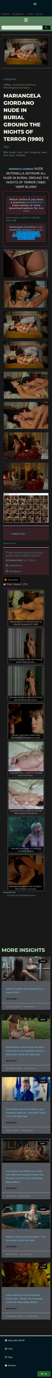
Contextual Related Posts (21, 895)
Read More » (12, 999)
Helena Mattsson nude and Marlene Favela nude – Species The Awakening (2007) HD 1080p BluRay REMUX (24, 1298)
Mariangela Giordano (16, 87)
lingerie (35, 152)
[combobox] (22, 28)
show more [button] (9, 543)
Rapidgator (15, 571)
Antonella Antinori (24, 84)
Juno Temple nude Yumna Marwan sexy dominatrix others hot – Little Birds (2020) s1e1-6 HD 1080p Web (26, 1113)
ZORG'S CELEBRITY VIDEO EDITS (22, 14)
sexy (12, 155)
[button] (34, 3)
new (44, 152)
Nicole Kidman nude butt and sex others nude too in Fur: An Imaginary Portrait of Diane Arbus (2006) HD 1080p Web (25, 1051)
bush (12, 152)
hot (26, 152)
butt (20, 152)
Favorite (13, 579)
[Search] (47, 28)
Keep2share (15, 565)
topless (20, 155)
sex (5, 155)
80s (5, 152)
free (41, 208)
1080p (7, 84)
